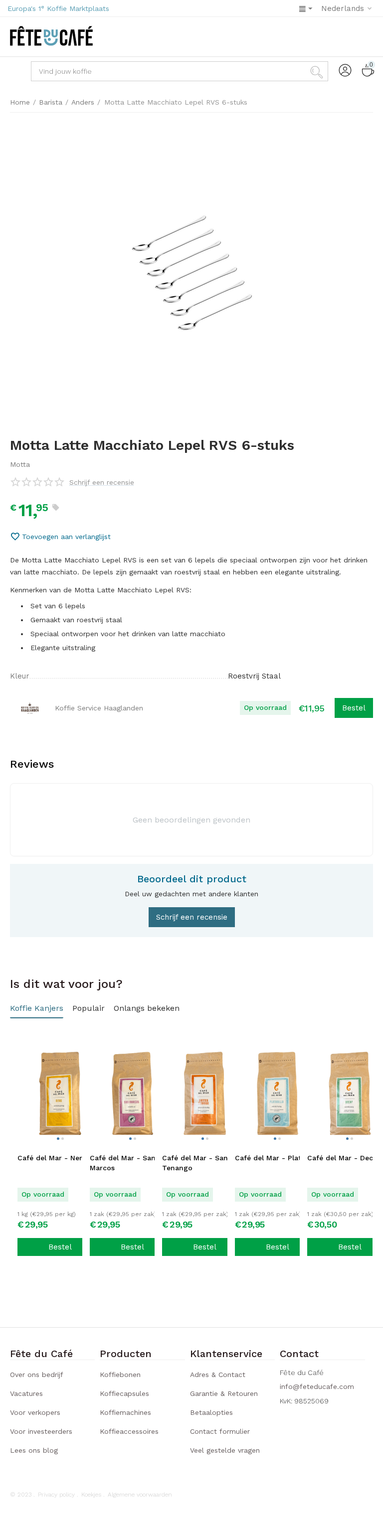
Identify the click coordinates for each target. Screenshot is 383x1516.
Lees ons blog (34, 1450)
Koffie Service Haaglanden (99, 708)
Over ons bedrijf (36, 1374)
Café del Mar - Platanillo (277, 1158)
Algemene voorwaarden (140, 1494)
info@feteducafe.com (317, 1386)
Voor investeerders (41, 1431)
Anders (82, 102)
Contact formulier (220, 1431)
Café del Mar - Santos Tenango (200, 1163)
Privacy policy (56, 1494)
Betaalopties (211, 1412)
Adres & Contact (217, 1374)
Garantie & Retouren (224, 1393)
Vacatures (26, 1393)
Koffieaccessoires (129, 1431)
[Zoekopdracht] (318, 71)
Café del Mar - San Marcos (123, 1163)
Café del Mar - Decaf (343, 1158)
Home (20, 102)
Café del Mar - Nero (52, 1158)
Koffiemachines (125, 1412)
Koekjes (91, 1494)
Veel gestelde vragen (225, 1450)
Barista (50, 102)
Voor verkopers (35, 1412)
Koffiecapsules (124, 1393)
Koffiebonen (120, 1374)
